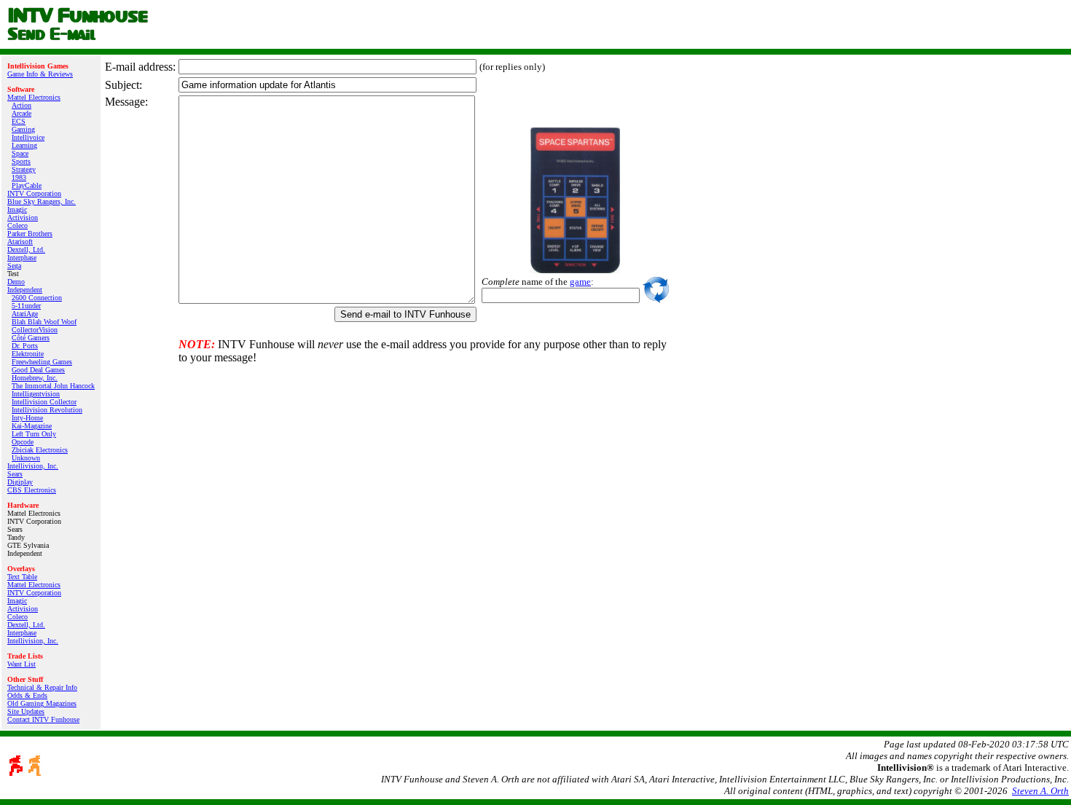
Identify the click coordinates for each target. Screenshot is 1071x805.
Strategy (24, 169)
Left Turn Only (34, 434)
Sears (15, 474)
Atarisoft (20, 241)
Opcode (23, 442)
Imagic (17, 209)
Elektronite (28, 354)
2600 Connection (37, 298)
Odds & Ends (27, 695)
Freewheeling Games (42, 362)
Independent (24, 290)
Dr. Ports (25, 346)
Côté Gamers (31, 338)
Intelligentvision (36, 394)
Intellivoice (28, 137)
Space (20, 153)
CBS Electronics (31, 490)
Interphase (21, 258)
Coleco (17, 225)
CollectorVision (35, 330)
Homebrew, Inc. (35, 378)
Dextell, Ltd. (26, 250)
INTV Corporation (34, 193)
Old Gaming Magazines (41, 703)
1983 (19, 177)
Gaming (23, 129)
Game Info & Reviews (40, 74)
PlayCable (27, 185)
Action (21, 105)
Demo (16, 282)
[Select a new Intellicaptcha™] (656, 290)
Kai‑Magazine (32, 426)
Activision (22, 217)
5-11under (26, 306)
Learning (24, 145)
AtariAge (25, 314)
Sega (14, 266)
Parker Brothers (29, 233)
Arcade (21, 113)
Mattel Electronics (33, 97)
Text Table (22, 577)
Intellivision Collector (44, 402)
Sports (21, 161)
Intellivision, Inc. (32, 466)
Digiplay (20, 482)
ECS (19, 121)
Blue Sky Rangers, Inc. (41, 201)
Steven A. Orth (1040, 790)
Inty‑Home (27, 418)
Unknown (26, 458)
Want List (21, 664)
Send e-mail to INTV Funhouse (405, 314)
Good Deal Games (38, 370)
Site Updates (25, 711)
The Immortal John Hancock (53, 386)
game (580, 281)
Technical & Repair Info (42, 687)
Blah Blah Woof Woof (44, 322)
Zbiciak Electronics (40, 450)
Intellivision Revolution (47, 410)
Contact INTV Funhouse (43, 719)
